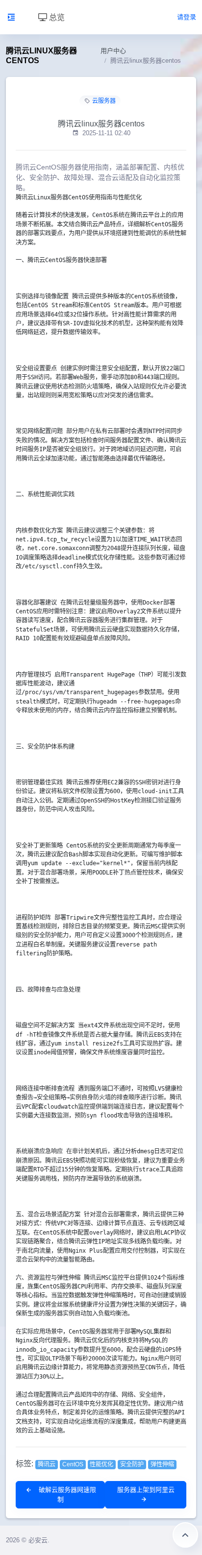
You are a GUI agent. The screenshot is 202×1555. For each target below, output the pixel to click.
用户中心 (113, 50)
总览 (56, 17)
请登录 (186, 17)
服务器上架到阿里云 (146, 1489)
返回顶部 (185, 1535)
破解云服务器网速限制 (66, 1494)
